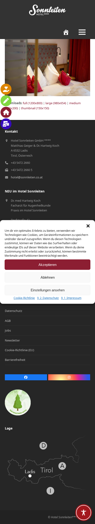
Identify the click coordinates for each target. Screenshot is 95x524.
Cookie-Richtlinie (24, 298)
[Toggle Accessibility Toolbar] (84, 513)
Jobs (8, 330)
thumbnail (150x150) (35, 108)
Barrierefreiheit (15, 360)
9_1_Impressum (71, 298)
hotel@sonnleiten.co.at (27, 177)
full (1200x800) (32, 103)
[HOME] (63, 32)
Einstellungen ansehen (48, 290)
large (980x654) (55, 103)
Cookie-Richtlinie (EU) (19, 350)
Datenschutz (13, 311)
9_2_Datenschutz (48, 298)
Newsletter (12, 340)
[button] (88, 226)
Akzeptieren (47, 264)
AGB (8, 321)
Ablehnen (48, 277)
